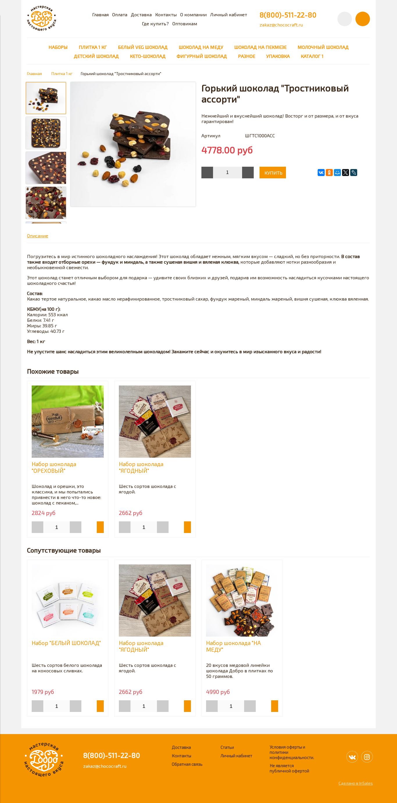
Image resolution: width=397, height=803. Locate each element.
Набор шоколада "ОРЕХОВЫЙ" (54, 467)
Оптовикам (184, 23)
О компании (193, 14)
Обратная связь (187, 764)
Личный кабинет (228, 14)
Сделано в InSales (356, 783)
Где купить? (155, 23)
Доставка (141, 14)
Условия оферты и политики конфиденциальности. (292, 752)
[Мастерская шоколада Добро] (41, 29)
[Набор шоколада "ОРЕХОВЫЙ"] (68, 421)
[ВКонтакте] (321, 172)
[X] (345, 172)
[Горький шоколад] (133, 144)
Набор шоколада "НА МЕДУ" (233, 646)
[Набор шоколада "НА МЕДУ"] (242, 600)
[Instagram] (367, 757)
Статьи (227, 747)
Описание (37, 235)
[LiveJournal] (353, 172)
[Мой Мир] (337, 172)
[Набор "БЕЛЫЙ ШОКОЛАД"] (68, 600)
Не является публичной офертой (289, 768)
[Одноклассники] (329, 172)
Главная (100, 14)
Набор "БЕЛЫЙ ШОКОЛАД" (66, 642)
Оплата (119, 14)
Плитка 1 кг (61, 73)
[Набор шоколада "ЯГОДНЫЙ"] (155, 421)
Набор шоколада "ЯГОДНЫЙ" (141, 467)
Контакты (166, 14)
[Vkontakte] (352, 757)
